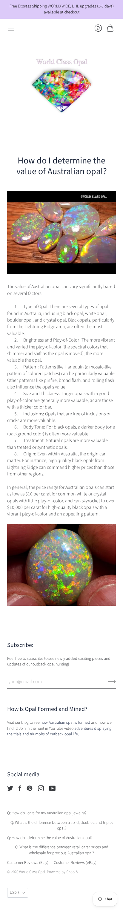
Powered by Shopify (62, 872)
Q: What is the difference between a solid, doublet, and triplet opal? (61, 826)
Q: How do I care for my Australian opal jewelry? (47, 813)
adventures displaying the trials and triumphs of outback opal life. (59, 731)
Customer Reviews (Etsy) (27, 863)
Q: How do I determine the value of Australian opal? (50, 838)
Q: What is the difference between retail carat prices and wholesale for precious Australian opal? (61, 850)
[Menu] (11, 28)
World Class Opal (32, 872)
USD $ (14, 892)
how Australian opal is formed (65, 723)
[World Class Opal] (61, 86)
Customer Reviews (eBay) (75, 863)
